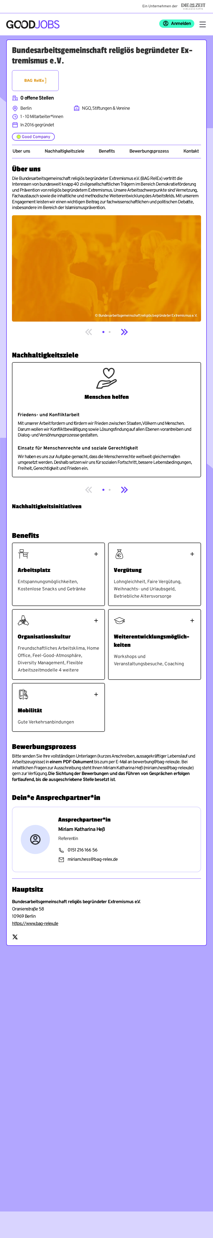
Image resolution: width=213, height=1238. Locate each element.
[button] (103, 332)
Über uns (21, 151)
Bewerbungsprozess (149, 151)
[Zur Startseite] (32, 24)
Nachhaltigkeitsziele (64, 151)
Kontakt (191, 151)
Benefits (107, 151)
